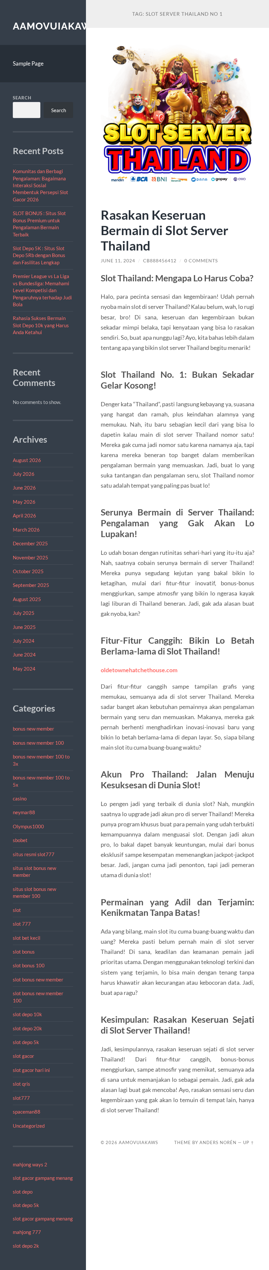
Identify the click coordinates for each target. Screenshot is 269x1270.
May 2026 (24, 502)
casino (20, 798)
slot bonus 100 (29, 965)
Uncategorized (29, 1126)
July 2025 (23, 613)
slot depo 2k (26, 1246)
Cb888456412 (159, 260)
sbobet (20, 840)
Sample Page (28, 63)
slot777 (21, 1098)
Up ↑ (248, 1142)
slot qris (21, 1084)
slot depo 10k (27, 1014)
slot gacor (23, 1056)
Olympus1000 (28, 826)
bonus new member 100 (38, 743)
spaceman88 (26, 1112)
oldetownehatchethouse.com (139, 670)
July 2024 (23, 641)
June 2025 (24, 627)
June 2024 (24, 654)
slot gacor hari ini (31, 1070)
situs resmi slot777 (33, 854)
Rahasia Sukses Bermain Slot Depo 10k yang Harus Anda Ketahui (41, 325)
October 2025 (28, 571)
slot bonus (24, 952)
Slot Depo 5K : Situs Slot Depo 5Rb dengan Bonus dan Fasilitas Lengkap (39, 255)
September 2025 (31, 585)
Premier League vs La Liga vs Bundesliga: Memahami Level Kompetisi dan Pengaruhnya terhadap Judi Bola (42, 290)
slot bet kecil (26, 938)
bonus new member (33, 729)
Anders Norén (218, 1142)
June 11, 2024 (118, 260)
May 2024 (24, 669)
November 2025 (30, 557)
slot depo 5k (26, 1042)
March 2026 (26, 530)
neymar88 (24, 812)
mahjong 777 (27, 1232)
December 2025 (30, 543)
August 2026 (27, 460)
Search (22, 97)
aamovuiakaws (55, 26)
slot (17, 910)
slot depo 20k (27, 1028)
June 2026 (24, 488)
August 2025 (27, 599)
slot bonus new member (38, 979)
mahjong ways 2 (30, 1164)
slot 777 (22, 924)
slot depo (22, 1192)
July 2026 (23, 474)
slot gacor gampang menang (43, 1178)
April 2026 (24, 515)
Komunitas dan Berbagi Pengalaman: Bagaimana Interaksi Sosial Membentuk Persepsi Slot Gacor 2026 (40, 185)
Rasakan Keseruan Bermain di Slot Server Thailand (164, 230)
